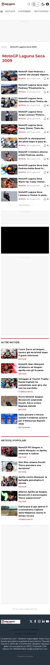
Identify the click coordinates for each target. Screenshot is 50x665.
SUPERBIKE (24, 11)
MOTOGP (10, 11)
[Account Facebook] (35, 621)
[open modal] (47, 4)
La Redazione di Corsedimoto (25, 629)
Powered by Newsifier (25, 656)
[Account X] (31, 621)
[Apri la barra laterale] (1, 11)
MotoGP (22, 359)
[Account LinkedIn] (43, 621)
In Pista (22, 78)
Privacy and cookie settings (25, 609)
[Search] (28, 4)
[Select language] (35, 4)
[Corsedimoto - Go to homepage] (10, 622)
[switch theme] (43, 4)
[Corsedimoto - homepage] (10, 4)
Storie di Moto (25, 392)
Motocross (24, 427)
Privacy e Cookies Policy (26, 633)
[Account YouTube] (47, 621)
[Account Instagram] (39, 621)
